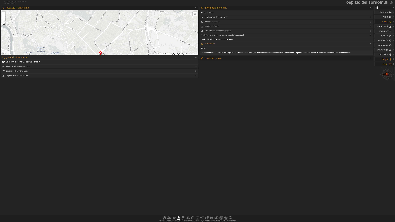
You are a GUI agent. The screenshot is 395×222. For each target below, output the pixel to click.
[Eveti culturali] (197, 219)
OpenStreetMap (187, 54)
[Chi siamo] (169, 219)
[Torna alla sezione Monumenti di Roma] (391, 2)
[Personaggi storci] (188, 219)
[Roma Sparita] (183, 219)
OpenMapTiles (177, 54)
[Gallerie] (221, 219)
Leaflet (162, 54)
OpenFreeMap (169, 54)
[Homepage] (226, 219)
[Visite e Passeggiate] (164, 219)
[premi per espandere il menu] (384, 7)
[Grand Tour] (173, 219)
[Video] (216, 219)
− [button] (4, 16)
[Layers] (195, 14)
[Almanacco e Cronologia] (192, 219)
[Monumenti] (178, 219)
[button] (3, 23)
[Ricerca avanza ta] (230, 219)
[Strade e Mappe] (202, 219)
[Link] (207, 219)
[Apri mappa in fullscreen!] (3, 19)
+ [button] (4, 13)
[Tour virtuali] (211, 219)
